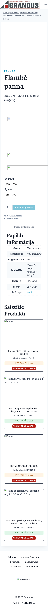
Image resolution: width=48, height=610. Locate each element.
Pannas (9, 71)
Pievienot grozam (24, 207)
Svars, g (9, 178)
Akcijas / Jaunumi (30, 557)
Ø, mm (8, 189)
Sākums (12, 557)
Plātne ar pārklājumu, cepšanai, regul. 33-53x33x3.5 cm (24, 522)
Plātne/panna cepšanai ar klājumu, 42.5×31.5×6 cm (24, 410)
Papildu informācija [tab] (24, 227)
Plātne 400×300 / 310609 (24, 465)
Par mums (15, 566)
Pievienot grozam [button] (23, 368)
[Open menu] (45, 4)
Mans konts (32, 566)
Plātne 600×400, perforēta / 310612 (24, 352)
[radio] (8, 184)
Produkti (15, 561)
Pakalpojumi (31, 561)
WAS (29, 292)
